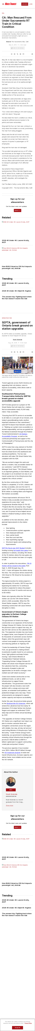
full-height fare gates (20, 550)
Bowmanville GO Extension (16, 703)
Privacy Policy (28, 1023)
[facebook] (11, 54)
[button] (3, 4)
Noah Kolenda (17, 339)
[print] (32, 54)
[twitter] (17, 54)
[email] (23, 54)
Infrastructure (7, 318)
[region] (17, 1025)
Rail (3, 13)
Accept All (17, 1027)
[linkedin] (14, 54)
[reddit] (20, 54)
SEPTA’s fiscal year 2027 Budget (13, 548)
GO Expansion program (13, 752)
